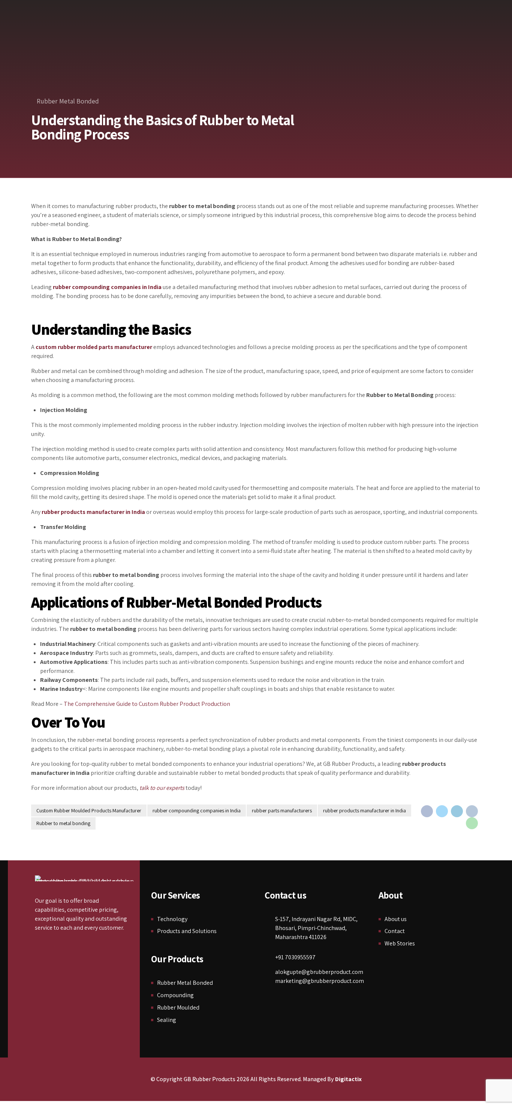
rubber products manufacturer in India (364, 810)
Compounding (175, 995)
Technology (172, 919)
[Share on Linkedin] (457, 811)
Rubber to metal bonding (63, 823)
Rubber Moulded (178, 1007)
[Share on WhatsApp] (472, 823)
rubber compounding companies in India (197, 810)
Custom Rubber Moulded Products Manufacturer (88, 810)
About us (396, 919)
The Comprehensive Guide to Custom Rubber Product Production (147, 704)
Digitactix (348, 1079)
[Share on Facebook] (427, 811)
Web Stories (400, 943)
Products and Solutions (187, 931)
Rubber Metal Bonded (68, 101)
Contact (395, 931)
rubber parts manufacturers (282, 810)
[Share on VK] (472, 811)
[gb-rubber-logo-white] (85, 878)
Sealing (166, 1020)
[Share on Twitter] (442, 811)
